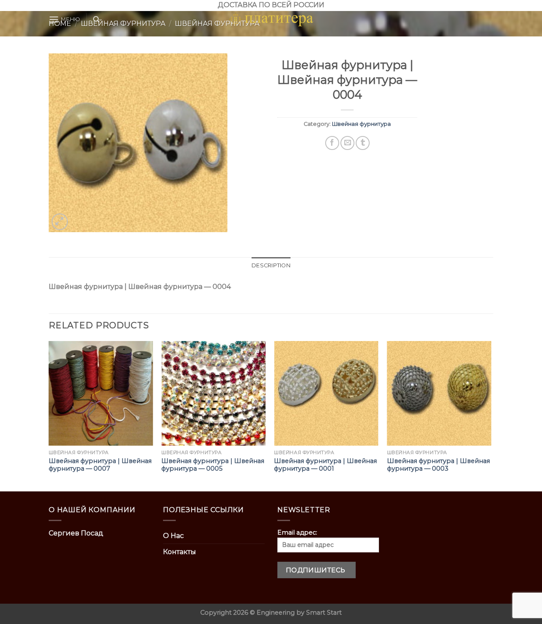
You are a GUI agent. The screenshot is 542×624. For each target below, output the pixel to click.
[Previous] (49, 415)
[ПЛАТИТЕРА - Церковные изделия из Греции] (271, 19)
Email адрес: (297, 532)
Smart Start (324, 612)
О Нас (173, 536)
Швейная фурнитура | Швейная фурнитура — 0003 (438, 465)
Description (271, 265)
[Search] (96, 19)
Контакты (179, 552)
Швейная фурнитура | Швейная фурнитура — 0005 (212, 465)
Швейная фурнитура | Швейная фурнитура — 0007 (100, 465)
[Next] (490, 415)
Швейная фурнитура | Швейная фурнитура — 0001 (325, 465)
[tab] (271, 265)
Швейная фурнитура (361, 124)
